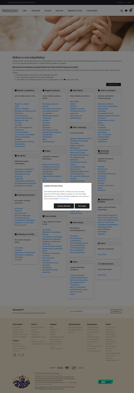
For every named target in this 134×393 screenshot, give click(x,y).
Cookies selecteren (63, 206)
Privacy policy (64, 199)
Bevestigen (82, 206)
